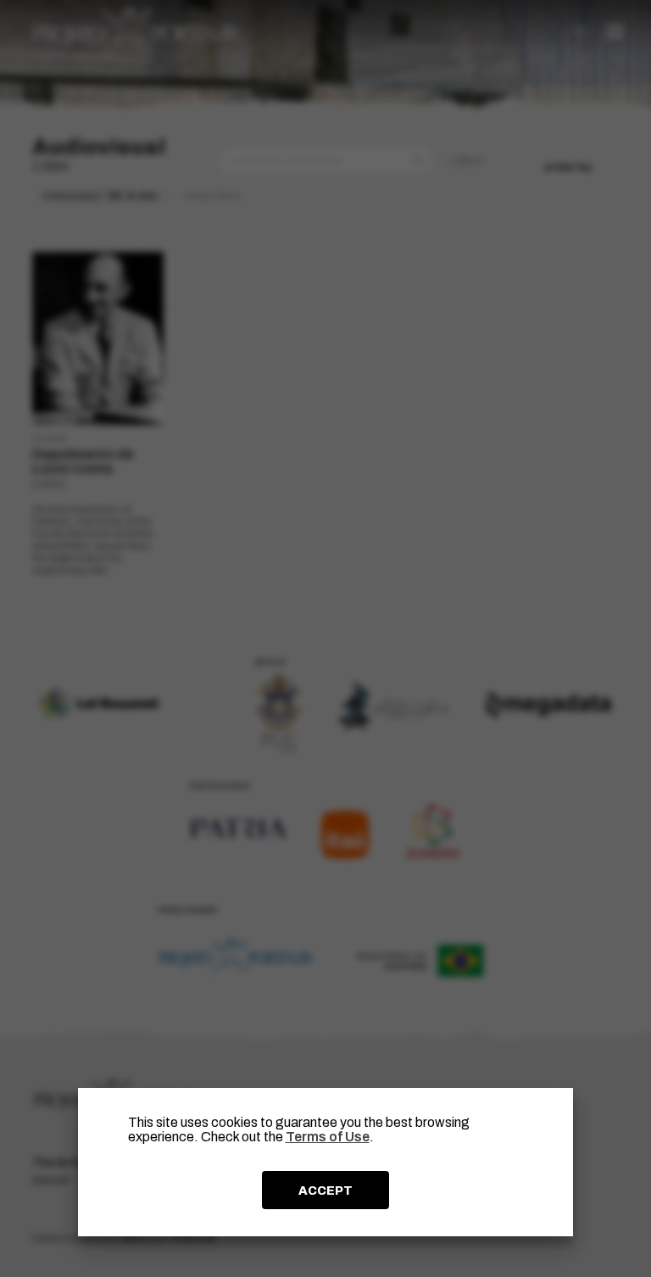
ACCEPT (325, 1190)
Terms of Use (328, 1136)
